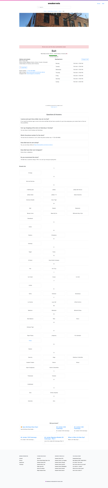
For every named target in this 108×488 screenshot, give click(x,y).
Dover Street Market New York (43, 460)
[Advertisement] (54, 36)
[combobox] (54, 7)
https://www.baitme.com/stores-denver (35, 72)
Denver (60, 11)
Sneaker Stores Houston (60, 464)
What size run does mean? (78, 468)
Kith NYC (39, 458)
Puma (30, 340)
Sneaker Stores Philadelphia (60, 466)
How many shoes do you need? (79, 464)
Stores (98, 3)
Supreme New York (41, 464)
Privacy (20, 460)
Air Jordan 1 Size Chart (77, 462)
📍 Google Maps (23, 67)
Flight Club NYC (40, 466)
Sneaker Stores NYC (59, 458)
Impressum (21, 462)
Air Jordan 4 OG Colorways (61, 427)
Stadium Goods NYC (41, 462)
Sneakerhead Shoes (77, 458)
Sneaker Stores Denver (59, 470)
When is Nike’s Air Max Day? (76, 437)
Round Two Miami (40, 468)
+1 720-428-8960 (31, 70)
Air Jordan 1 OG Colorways (29, 437)
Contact (21, 458)
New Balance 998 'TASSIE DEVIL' (79, 460)
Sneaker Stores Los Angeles (61, 460)
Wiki (103, 3)
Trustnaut (21, 464)
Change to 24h (85, 59)
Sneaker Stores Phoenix (60, 468)
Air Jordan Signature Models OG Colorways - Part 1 (54, 438)
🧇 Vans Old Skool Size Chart (29, 427)
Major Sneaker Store (41, 470)
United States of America (52, 11)
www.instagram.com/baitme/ (33, 73)
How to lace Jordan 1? (77, 470)
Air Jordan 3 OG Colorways (79, 427)
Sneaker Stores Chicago (60, 462)
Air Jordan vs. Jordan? (77, 466)
